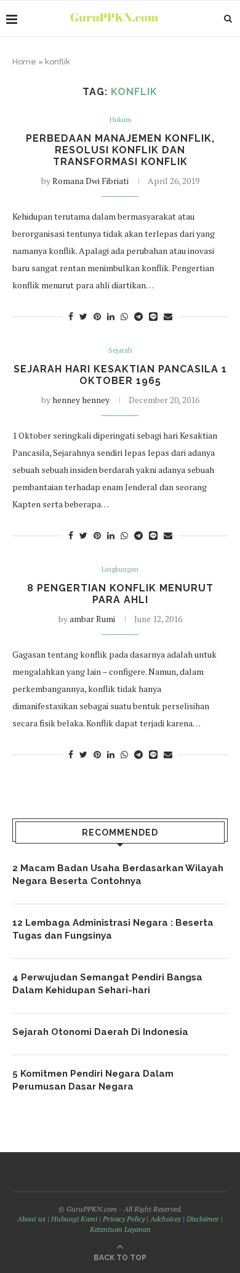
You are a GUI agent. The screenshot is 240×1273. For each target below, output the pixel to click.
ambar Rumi (92, 619)
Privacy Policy (124, 1218)
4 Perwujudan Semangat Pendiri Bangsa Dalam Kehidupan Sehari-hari (107, 984)
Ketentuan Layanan (120, 1229)
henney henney (81, 400)
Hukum (120, 120)
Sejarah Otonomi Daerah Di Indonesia (100, 1031)
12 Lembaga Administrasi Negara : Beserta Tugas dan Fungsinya (113, 929)
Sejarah (120, 351)
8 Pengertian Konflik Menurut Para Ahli (120, 594)
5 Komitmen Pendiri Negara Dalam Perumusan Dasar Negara (93, 1080)
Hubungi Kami (74, 1218)
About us (31, 1218)
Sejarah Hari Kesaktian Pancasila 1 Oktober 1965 (120, 375)
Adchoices (165, 1218)
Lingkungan (120, 570)
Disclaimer (202, 1218)
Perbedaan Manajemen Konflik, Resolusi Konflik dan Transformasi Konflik (120, 150)
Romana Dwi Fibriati (90, 181)
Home (24, 61)
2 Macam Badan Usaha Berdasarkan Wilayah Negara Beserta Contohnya (117, 874)
